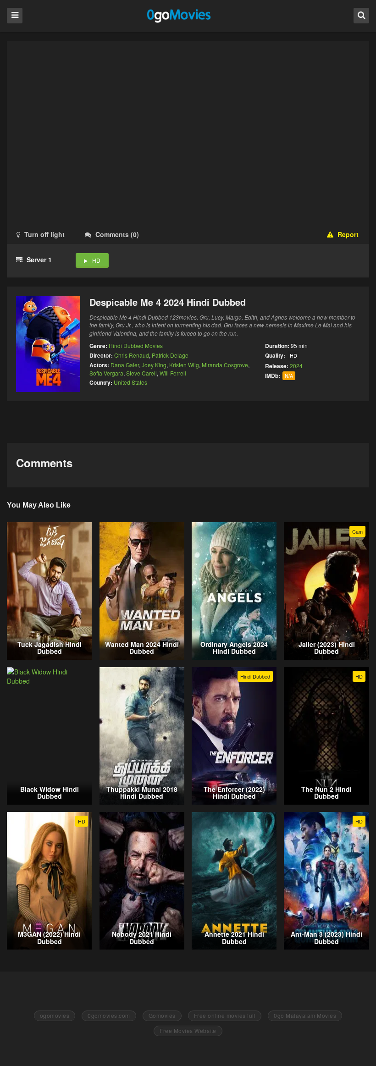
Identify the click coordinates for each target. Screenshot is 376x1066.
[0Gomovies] (179, 15)
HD (96, 260)
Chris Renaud (131, 355)
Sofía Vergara (106, 373)
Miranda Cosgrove (225, 365)
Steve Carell (141, 373)
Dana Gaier (125, 365)
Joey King (154, 365)
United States (130, 382)
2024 (296, 366)
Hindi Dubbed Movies (136, 345)
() (117, 234)
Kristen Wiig (184, 365)
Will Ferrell (173, 373)
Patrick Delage (170, 355)
